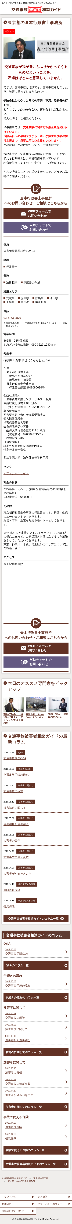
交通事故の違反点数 (16, 857)
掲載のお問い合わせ (13, 1210)
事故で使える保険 (26, 884)
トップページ (9, 1196)
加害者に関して (25, 835)
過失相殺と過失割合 (16, 824)
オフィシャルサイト (16, 473)
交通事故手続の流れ (16, 774)
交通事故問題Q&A (14, 758)
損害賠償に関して (14, 807)
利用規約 (7, 1203)
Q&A (20, 752)
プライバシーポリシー (50, 1203)
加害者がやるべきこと (17, 873)
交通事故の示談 (13, 791)
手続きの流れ (24, 769)
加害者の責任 (11, 840)
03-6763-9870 (12, 317)
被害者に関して (25, 785)
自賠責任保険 (11, 890)
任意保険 (9, 906)
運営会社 (43, 1196)
